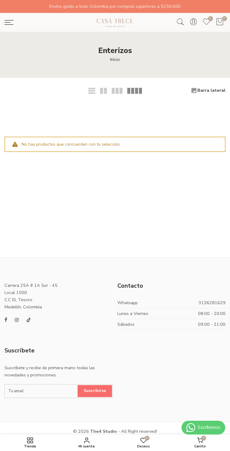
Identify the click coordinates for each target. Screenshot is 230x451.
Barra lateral (211, 90)
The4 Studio (103, 431)
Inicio (115, 59)
